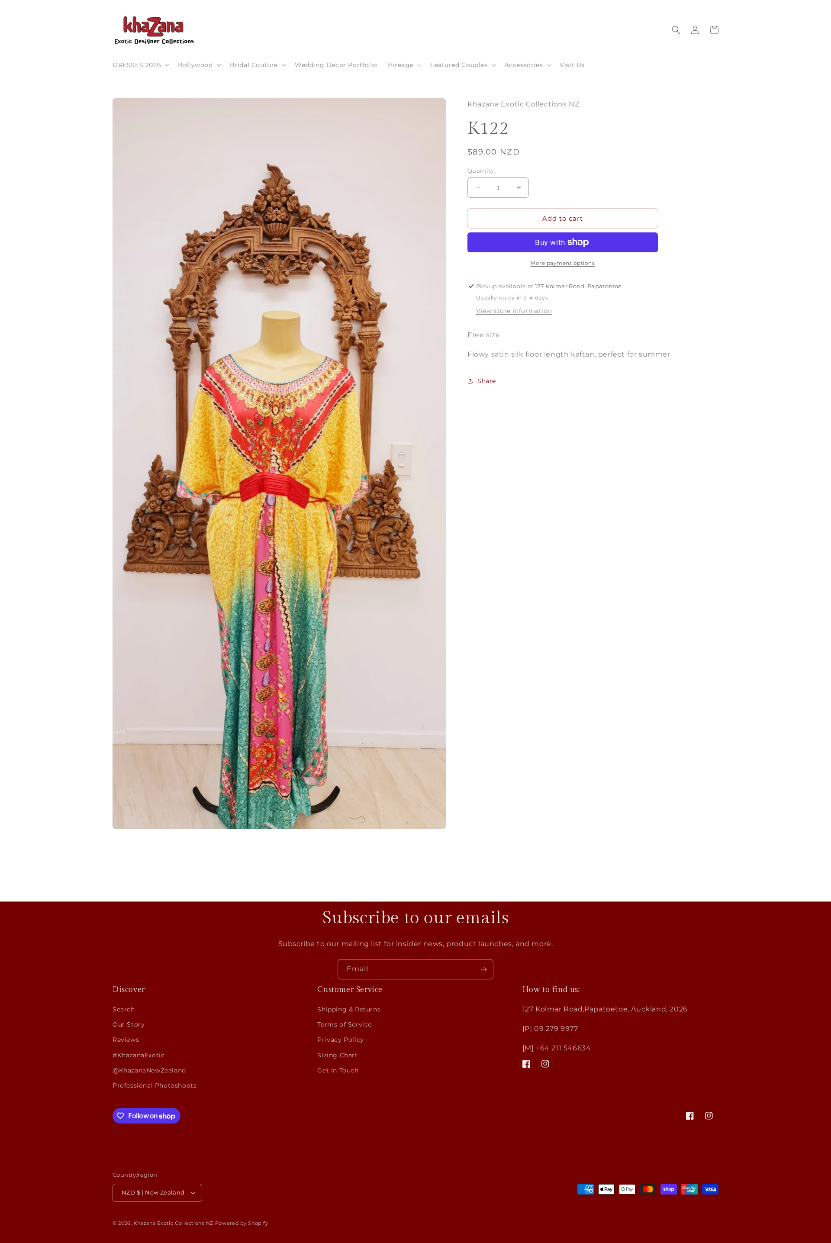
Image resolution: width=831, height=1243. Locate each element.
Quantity (480, 170)
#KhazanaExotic (138, 1055)
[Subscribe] (483, 969)
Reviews (126, 1039)
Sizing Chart (337, 1055)
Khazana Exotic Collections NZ (173, 1223)
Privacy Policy (340, 1039)
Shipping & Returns (348, 1009)
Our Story (129, 1024)
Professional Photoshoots (154, 1085)
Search (124, 1009)
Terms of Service (344, 1024)
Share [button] (486, 381)
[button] (140, 65)
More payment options (563, 263)
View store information (514, 311)
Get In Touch (337, 1070)
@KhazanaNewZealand (149, 1070)
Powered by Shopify (241, 1223)
